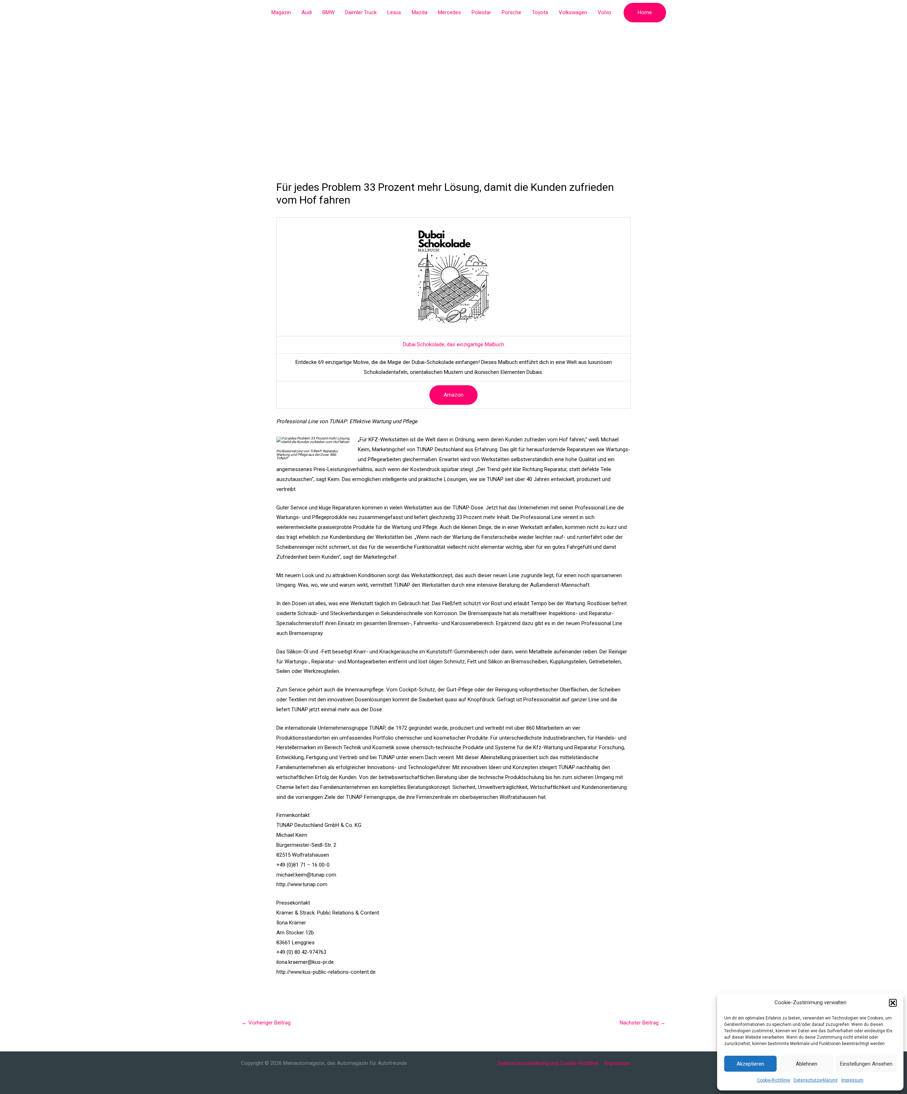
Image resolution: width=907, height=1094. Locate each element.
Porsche (511, 12)
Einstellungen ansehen (866, 1064)
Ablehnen (806, 1064)
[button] (892, 1002)
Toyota (540, 12)
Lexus (394, 12)
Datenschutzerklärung (816, 1080)
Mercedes (449, 12)
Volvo (604, 12)
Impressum (852, 1080)
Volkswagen (573, 12)
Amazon (453, 395)
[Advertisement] (453, 78)
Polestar (481, 12)
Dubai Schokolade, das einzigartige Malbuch (453, 344)
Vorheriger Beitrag (266, 1023)
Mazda (419, 12)
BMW (328, 12)
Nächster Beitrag (642, 1023)
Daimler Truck (361, 12)
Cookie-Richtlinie (773, 1080)
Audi (307, 12)
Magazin (281, 12)
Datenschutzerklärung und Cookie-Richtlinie (548, 1063)
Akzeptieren (750, 1064)
